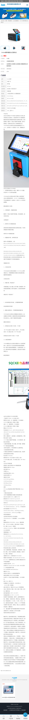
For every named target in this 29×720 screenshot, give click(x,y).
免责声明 (15, 710)
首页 (6, 20)
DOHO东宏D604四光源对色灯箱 (7, 697)
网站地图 (23, 710)
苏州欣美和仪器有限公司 (12, 708)
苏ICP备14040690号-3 (18, 706)
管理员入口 (19, 710)
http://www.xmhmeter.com (6, 670)
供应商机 (10, 20)
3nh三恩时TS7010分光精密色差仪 (22, 697)
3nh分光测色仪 (16, 20)
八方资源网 (10, 710)
